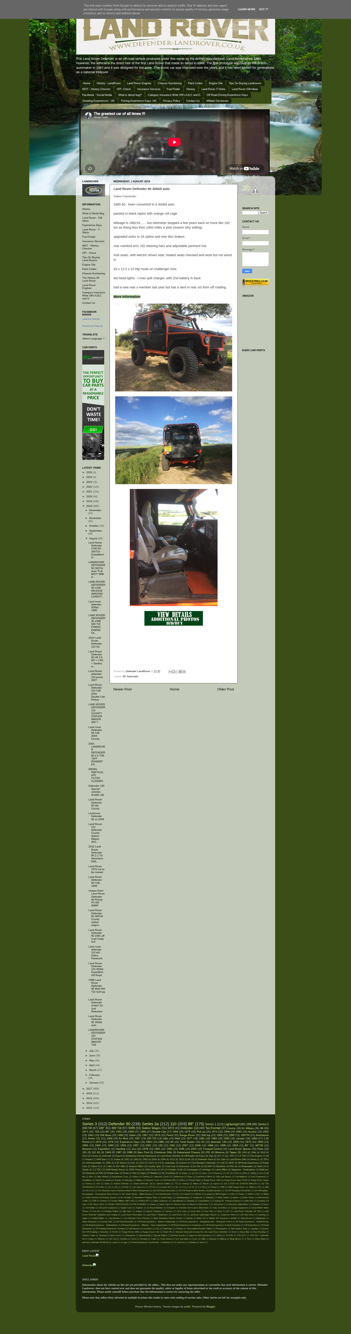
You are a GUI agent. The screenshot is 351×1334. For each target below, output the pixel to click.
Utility (203, 1239)
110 (173, 1124)
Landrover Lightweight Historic (203, 1215)
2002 (194, 1149)
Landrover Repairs (113, 1180)
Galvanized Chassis (188, 1152)
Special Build (144, 1235)
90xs (91, 1177)
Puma (202, 1156)
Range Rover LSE (151, 1232)
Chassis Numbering (170, 83)
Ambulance (262, 1135)
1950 (260, 1142)
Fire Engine (256, 1156)
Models (189, 1218)
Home (86, 83)
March (93, 1070)
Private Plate (194, 1180)
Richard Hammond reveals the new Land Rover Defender (202, 1232)
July (92, 1050)
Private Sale (113, 1173)
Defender (107, 1156)
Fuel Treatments (258, 1177)
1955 (85, 1145)
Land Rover (89, 1255)
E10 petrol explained (108, 1208)
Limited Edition (98, 1218)
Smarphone (130, 1235)
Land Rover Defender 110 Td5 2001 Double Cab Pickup (96, 692)
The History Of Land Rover (90, 279)
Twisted (154, 1173)
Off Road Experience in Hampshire (186, 1225)
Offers (182, 1180)
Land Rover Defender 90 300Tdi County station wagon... (95, 917)
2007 (185, 1145)
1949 (108, 1152)
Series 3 (89, 1124)
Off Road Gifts (169, 1180)
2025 (89, 472)
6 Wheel (197, 1194)
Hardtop (120, 1149)
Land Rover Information (131, 1215)
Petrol (170, 1135)
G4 (267, 1156)
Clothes (135, 1177)
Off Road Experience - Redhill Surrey (252, 1222)
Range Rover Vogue (260, 1180)
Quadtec (255, 1228)
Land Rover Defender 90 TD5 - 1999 (95, 881)
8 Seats (240, 1194)
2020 (89, 496)
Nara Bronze (246, 1218)
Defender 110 (189, 1128)
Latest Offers (221, 1169)
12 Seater (115, 1159)
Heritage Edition (111, 1211)
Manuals (129, 1180)
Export (118, 1156)
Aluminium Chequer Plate (146, 1197)
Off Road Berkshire (124, 1222)
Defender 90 (119, 1124)
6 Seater (172, 1169)
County (231, 1128)
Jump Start (196, 1211)
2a (155, 1169)
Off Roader (189, 1156)
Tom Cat (112, 1239)
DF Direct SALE (97, 1204)
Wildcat (223, 1239)
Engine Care (126, 1208)
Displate (255, 1204)
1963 (91, 1135)
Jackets (169, 1211)
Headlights (87, 1180)
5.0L (177, 1194)
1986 (210, 1145)
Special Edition (160, 1235)
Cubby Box (248, 1201)
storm (202, 1242)
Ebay (190, 1177)
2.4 (183, 1187)
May (92, 1060)
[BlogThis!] (174, 671)
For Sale (221, 1159)
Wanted (212, 1239)
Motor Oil (201, 1218)
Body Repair (223, 1197)
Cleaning (190, 1201)
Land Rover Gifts (238, 1159)
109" (102, 1128)
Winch (196, 1183)
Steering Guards (177, 1235)
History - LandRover (109, 83)
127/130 (124, 1187)
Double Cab (159, 1131)
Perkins (179, 1228)
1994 (123, 1145)
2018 (89, 506)
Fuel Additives (241, 1177)
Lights (85, 1218)
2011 (132, 1163)
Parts (260, 1149)
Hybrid (98, 1180)
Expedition (104, 1149)
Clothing (146, 1177)
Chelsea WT (143, 1201)
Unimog (185, 1183)
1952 (266, 1131)
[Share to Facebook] (180, 671)
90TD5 (259, 1145)
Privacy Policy (171, 100)
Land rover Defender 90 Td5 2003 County (95, 733)
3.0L (259, 1187)
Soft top (205, 1135)
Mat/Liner (264, 1169)
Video (94, 1166)
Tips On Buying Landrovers (245, 83)
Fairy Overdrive (220, 1208)
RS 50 (115, 1232)
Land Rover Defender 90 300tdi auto (95, 1021)
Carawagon (192, 1169)
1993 (169, 1149)
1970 (98, 1142)
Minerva (219, 1152)
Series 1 (210, 1124)
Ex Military (248, 1128)
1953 (136, 1159)
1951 (126, 1159)
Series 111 (94, 1138)
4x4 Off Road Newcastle (164, 1190)
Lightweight (231, 1124)
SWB (131, 1128)
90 (124, 676)
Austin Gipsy (167, 1197)
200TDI (245, 1135)
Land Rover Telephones (157, 1215)
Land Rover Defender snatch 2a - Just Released (96, 1005)
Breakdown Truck (120, 1177)
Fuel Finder (173, 89)
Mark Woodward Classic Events (168, 1218)
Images (139, 1211)
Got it (263, 9)
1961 (172, 1145)
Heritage (206, 1169)
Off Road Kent (250, 1225)
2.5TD (235, 1173)
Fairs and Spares (223, 1177)
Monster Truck (152, 1180)
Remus (89, 1183)
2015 (89, 1098)
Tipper (233, 1152)
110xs (204, 1173)
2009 (147, 1169)
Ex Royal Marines (155, 1208)
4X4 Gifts (120, 1166)
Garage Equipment (239, 1208)
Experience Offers (204, 1177)
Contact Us (193, 100)
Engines (139, 1208)
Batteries (210, 1197)
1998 (223, 1145)
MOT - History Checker (96, 89)
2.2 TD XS (150, 1187)
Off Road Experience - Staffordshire (101, 1225)
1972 (170, 1128)
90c (258, 1194)
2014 (89, 1103)
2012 (172, 1159)
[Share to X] (177, 671)
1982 (214, 1138)
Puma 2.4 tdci (130, 1173)
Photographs (221, 1228)
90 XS (191, 1159)
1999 (226, 1138)
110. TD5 (229, 1156)
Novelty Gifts (106, 1222)
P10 (157, 1228)
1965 (219, 1135)
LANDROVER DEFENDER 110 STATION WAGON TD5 (96, 1037)
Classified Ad (177, 1201)
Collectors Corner (161, 1177)
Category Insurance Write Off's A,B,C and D (174, 94)
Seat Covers (115, 1235)
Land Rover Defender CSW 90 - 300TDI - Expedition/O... (96, 550)
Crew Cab (170, 1166)
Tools (259, 1166)
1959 (236, 1142)
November (95, 518)
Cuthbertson (178, 1177)
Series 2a (150, 1124)
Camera (103, 1201)
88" (191, 1124)
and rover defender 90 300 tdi (95, 1242)
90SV (250, 1194)
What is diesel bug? (129, 94)
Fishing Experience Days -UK (138, 100)
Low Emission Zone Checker (137, 1218)
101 (84, 1152)
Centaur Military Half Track (122, 1201)
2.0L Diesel (137, 1187)
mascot (216, 1183)
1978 (145, 1149)
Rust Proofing (259, 1232)
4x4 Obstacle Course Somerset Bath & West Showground (123, 1190)
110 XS (96, 1152)
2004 (154, 1159)
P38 (101, 1173)
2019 (89, 501)
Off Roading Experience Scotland (110, 1228)
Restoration (247, 1166)
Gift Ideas (105, 1135)
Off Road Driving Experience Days (227, 94)
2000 (262, 1152)
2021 (89, 491)
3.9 (162, 1169)
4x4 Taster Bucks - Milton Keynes (137, 1194)
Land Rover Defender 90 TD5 (246, 1211)
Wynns (206, 1183)
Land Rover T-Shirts (213, 89)
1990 (108, 1163)
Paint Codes (195, 83)
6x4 (261, 1173)
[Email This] (170, 671)
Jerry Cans (182, 1211)
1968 (227, 1131)
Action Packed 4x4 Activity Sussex (101, 1197)
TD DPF (229, 1235)
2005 (222, 1187)
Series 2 (263, 1124)
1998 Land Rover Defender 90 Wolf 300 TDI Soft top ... (96, 987)
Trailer (153, 1239)
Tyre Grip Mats (181, 1239)
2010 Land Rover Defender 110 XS (95, 642)
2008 (198, 1145)
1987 (119, 1152)
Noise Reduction (89, 1222)
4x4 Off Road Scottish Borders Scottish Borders (199, 1190)
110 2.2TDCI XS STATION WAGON (240, 1183)
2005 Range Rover (236, 1187)
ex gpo (124, 1242)
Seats (107, 1183)
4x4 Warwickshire (163, 1194)
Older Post (225, 689)
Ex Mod (123, 1138)
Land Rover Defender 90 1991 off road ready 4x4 (96, 936)
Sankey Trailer (88, 1235)
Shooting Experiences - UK (98, 100)
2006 (163, 1159)
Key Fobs (209, 1211)
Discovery (184, 1166)
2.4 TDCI (242, 1156)
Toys (211, 1156)
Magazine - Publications (243, 1169)
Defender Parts (205, 1159)
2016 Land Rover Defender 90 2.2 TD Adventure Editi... (95, 854)
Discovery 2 (204, 1204)
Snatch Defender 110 (142, 1183)
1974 (214, 1131)
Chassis (183, 1163)
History (190, 89)
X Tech (248, 1239)
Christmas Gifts (163, 1152)
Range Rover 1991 (212, 1180)
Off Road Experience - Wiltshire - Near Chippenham (144, 1225)
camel (114, 1242)
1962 (119, 1131)
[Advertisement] (177, 658)
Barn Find (143, 1152)
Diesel (192, 1204)
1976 (111, 1142)
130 (160, 1145)
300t (267, 1187)
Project (89, 1159)
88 (261, 1128)
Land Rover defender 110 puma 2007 (95, 675)
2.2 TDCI (97, 1169)
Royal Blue (244, 1232)
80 (181, 1169)
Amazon (87, 1149)
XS (202, 1142)
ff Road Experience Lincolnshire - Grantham (150, 1242)
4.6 (86, 1190)
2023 (89, 482)
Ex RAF (208, 1166)
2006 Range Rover (115, 1169)
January (94, 1082)
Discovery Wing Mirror (238, 1204)
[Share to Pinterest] (184, 671)
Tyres (194, 1239)
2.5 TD (226, 1173)
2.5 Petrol (212, 1187)
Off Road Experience (248, 1163)
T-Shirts (218, 1235)
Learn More (246, 9)
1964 (149, 1142)
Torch (133, 1239)
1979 (187, 1131)
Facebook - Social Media (97, 94)
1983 (239, 1131)
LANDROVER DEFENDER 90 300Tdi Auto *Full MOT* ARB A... (96, 569)
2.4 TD (191, 1187)
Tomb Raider (187, 1142)
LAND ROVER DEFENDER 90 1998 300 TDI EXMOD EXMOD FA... (96, 624)
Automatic (132, 676)
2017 (89, 1088)
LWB (120, 1135)
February (94, 1075)
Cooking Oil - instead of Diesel (226, 1201)
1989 (111, 1145)
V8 (90, 1128)
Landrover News (228, 1215)
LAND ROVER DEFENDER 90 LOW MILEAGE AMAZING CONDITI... (96, 589)
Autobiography (182, 1197)
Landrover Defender (91, 319)
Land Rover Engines (139, 83)
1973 (157, 1135)
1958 (131, 1131)
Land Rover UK (179, 1215)
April (92, 1065)
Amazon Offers (136, 1166)
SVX (98, 1183)
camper (240, 1138)
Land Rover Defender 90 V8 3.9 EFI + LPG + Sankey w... (95, 659)
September (95, 530)
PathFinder (168, 1228)
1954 (244, 1152)
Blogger (210, 1306)
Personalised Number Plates (199, 1228)
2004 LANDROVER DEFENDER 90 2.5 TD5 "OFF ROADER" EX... (96, 754)
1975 (248, 1142)
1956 (110, 1138)
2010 (84, 1156)
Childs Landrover (160, 1201)
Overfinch (147, 1228)
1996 (253, 1152)
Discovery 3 (219, 1204)
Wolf (177, 1138)
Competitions (204, 1201)
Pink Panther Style (239, 1228)
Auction (252, 1131)
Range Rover (187, 1135)
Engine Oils (216, 83)
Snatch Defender (121, 1183)
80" (108, 1131)
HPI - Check (89, 253)
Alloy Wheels (103, 1177)
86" (247, 1145)
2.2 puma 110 (165, 1187)
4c (93, 1190)
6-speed (208, 1194)
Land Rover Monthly (170, 1156)
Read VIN (167, 1232)
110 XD (194, 1173)
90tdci (266, 1194)
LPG (207, 1152)
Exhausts (171, 1208)
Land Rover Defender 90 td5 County (95, 804)
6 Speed (186, 1194)
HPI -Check (124, 89)
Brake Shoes (248, 1197)
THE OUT (241, 1235)
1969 (175, 1131)
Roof (234, 1232)
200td (251, 1187)
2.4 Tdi (201, 1187)
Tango (91, 1239)
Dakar (153, 1204)
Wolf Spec (102, 1159)
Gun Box (96, 1211)
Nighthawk (260, 1218)
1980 (232, 1135)
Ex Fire (196, 1166)
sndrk (187, 1306)
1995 (181, 1149)
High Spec (127, 1211)
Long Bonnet (114, 1218)
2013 (89, 1108)
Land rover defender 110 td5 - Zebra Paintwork (95, 952)
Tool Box (123, 1239)
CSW (94, 1201)
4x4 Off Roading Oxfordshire (237, 1190)
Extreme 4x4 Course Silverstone (194, 1208)
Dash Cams (164, 1204)
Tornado (143, 1239)
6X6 (232, 1194)
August (93, 538)
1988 (130, 1152)
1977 (189, 1138)
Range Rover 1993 (130, 1232)
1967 (145, 1135)
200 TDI (151, 1138)
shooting (192, 1242)
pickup (171, 1173)
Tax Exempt (212, 1128)
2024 (89, 477)
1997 (136, 1145)
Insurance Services (149, 89)
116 (116, 1187)
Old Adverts (134, 1228)
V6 (163, 1173)
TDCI (266, 1159)
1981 (202, 1138)
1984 (254, 1138)
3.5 (159, 1163)
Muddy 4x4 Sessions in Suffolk (223, 1218)
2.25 (176, 1187)
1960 (98, 1145)
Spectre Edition (163, 1183)
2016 (89, 1093)
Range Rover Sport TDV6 (235, 1180)
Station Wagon (151, 1128)
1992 (145, 1159)
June (92, 1055)
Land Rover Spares (239, 1149)
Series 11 (255, 1159)
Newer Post (122, 689)
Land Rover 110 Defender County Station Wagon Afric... (95, 833)
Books (236, 1197)
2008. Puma (135, 1169)
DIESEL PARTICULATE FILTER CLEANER (127, 1204)
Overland (90, 1173)
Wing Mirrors (235, 1239)
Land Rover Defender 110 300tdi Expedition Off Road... (96, 969)
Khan (219, 1211)
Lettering (261, 1215)
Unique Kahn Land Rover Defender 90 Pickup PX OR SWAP (96, 898)
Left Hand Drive (247, 1215)
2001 (148, 1145)
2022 (89, 486)
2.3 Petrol (215, 1173)
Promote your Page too (92, 326)
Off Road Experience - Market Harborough (156, 1222)
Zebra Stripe (260, 1239)
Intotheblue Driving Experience (141, 1156)
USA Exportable (94, 1163)
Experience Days (92, 225)
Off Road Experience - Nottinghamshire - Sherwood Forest (205, 1222)
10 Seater (183, 1173)
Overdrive (221, 1166)
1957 (137, 1138)
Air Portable (125, 1197)
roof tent (181, 1242)
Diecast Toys (180, 1204)
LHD (222, 1163)
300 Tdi (116, 1128)
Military (139, 1180)
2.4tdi (109, 1166)
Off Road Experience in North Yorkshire (223, 1225)
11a (134, 1149)
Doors (266, 1204)
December (95, 510)
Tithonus (101, 1239)
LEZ (227, 1211)
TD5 (97, 1131)
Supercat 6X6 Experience (200, 1235)
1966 (143, 1131)
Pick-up (201, 1131)
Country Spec (154, 1166)
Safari (132, 1135)
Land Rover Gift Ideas (245, 89)
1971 (85, 1131)
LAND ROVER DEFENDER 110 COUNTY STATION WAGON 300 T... (96, 713)
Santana (102, 1235)
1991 (157, 1149)
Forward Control (212, 1149)
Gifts (165, 1138)
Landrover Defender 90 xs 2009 (96, 816)
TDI (176, 1183)
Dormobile (90, 1208)
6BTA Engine (221, 1194)
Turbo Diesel (165, 1239)
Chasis (94, 1156)
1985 (161, 1142)
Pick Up (233, 1166)
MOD (231, 1163)
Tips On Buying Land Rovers (91, 259)
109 (248, 1124)
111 (109, 1187)
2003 (235, 1145)
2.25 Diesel (120, 1163)
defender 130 (218, 1142)
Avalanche (197, 1197)
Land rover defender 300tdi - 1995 (95, 606)
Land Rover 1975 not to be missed (96, 869)
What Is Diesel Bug (93, 213)
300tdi (253, 1173)
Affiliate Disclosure (217, 100)
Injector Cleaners (153, 1211)
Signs (143, 1173)
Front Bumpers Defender (203, 1163)
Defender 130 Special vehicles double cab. (96, 790)
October (94, 525)
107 (219, 1156)
